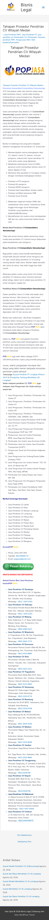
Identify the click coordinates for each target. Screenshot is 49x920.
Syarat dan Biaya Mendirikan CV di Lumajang (22, 874)
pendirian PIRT (9, 40)
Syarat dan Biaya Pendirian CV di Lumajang (21, 896)
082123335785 (24, 773)
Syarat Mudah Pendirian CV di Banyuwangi (21, 866)
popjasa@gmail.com (22, 559)
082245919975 (25, 820)
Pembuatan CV (20, 37)
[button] (24, 602)
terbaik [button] (24, 368)
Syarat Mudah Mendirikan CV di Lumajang (20, 881)
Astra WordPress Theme (24, 915)
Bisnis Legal (27, 7)
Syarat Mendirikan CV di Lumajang (17, 889)
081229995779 (22, 556)
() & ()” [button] (24, 377)
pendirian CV (21, 383)
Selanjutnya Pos (24, 842)
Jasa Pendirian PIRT (12, 35)
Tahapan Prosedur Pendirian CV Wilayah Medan (23, 85)
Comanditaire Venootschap (14, 100)
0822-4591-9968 (26, 809)
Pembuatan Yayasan (36, 37)
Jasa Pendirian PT (29, 35)
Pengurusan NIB (23, 40)
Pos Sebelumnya (24, 835)
